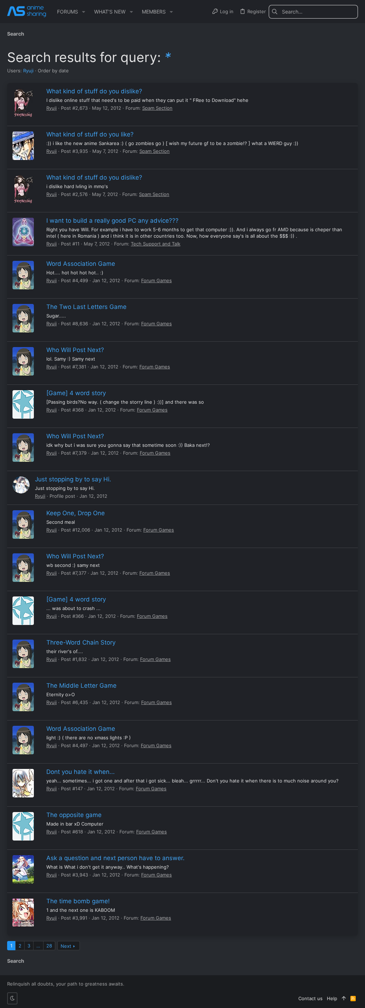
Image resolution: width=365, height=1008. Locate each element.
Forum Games (156, 280)
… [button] (38, 945)
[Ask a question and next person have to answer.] (23, 869)
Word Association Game (80, 263)
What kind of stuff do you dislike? (94, 91)
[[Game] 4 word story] (23, 404)
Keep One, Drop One (75, 513)
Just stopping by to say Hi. (73, 479)
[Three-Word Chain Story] (23, 654)
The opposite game (74, 814)
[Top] (343, 998)
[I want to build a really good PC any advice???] (23, 232)
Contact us (310, 998)
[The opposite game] (23, 826)
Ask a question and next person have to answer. (115, 858)
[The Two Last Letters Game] (23, 318)
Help (332, 998)
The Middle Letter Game (81, 685)
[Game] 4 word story (76, 393)
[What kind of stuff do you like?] (23, 145)
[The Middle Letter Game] (23, 697)
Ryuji (28, 70)
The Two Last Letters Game (86, 306)
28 (49, 945)
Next (66, 946)
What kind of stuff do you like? (90, 134)
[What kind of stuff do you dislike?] (23, 102)
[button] (83, 12)
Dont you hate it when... (80, 771)
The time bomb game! (78, 901)
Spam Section (157, 108)
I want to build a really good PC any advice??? (112, 220)
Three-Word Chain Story (80, 642)
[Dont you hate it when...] (23, 783)
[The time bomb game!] (23, 912)
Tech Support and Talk (155, 244)
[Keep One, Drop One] (23, 524)
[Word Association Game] (23, 275)
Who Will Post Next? (75, 349)
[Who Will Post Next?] (23, 361)
